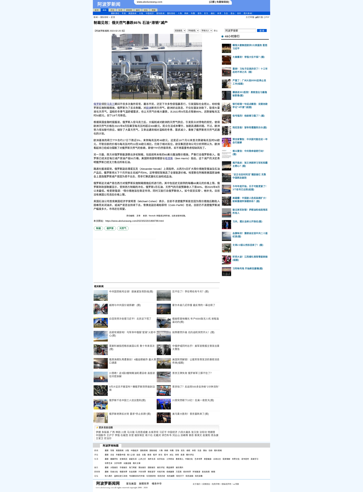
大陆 (141, 13)
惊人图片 (108, 476)
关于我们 (196, 484)
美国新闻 (132, 13)
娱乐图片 (179, 467)
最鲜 (107, 472)
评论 (112, 10)
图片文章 (137, 463)
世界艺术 (108, 463)
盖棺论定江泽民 (121, 476)
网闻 (186, 13)
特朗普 (211, 432)
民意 (182, 455)
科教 (193, 13)
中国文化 (189, 459)
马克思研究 (151, 476)
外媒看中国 (120, 455)
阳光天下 (180, 476)
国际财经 (171, 13)
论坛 (146, 10)
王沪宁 (110, 435)
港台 (232, 13)
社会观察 (133, 472)
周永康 (215, 435)
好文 (160, 455)
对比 (171, 455)
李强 (117, 435)
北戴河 (157, 435)
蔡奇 (191, 435)
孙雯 (131, 435)
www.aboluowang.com (149, 2)
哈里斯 (169, 158)
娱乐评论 (161, 467)
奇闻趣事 (170, 472)
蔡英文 (198, 435)
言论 (112, 455)
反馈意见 (206, 484)
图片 (248, 13)
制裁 (98, 228)
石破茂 (124, 435)
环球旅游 (196, 472)
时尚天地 (161, 472)
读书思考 (245, 459)
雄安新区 (139, 435)
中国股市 (101, 435)
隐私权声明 (226, 484)
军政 (124, 13)
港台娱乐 (142, 467)
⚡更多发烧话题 (104, 427)
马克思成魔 (141, 432)
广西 (112, 432)
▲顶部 (236, 484)
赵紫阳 (206, 435)
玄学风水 (161, 459)
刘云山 (176, 435)
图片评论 (190, 455)
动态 (138, 455)
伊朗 (98, 432)
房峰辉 (184, 435)
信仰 (239, 13)
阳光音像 (199, 476)
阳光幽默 (171, 476)
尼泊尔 (108, 438)
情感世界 (123, 472)
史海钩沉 (123, 459)
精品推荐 (170, 467)
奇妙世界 (187, 472)
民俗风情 (206, 472)
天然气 (122, 228)
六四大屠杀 (184, 432)
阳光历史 (161, 476)
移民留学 (151, 472)
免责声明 (216, 484)
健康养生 (114, 459)
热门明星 (133, 467)
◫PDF (266, 17)
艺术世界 (198, 459)
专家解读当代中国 (136, 476)
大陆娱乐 (114, 467)
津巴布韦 (167, 435)
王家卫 (99, 438)
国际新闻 (160, 13)
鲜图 (213, 472)
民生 (206, 13)
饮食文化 (114, 472)
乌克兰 (111, 104)
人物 (180, 13)
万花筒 (179, 472)
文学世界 (118, 463)
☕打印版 (250, 17)
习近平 (163, 432)
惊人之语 (131, 455)
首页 (97, 10)
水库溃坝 (153, 432)
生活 (120, 10)
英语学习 (254, 459)
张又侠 (195, 432)
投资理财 (226, 459)
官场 (200, 13)
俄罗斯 (98, 104)
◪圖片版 (259, 17)
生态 (226, 13)
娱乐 (138, 10)
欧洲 (148, 107)
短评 (155, 455)
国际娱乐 (151, 467)
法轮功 (203, 432)
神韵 (118, 432)
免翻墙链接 (222, 2)
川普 (123, 432)
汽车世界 (142, 472)
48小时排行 (232, 36)
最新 (115, 13)
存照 (177, 455)
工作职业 (170, 459)
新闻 (104, 10)
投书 (166, 455)
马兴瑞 (131, 432)
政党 (149, 455)
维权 (213, 13)
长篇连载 (127, 463)
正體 (212, 2)
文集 (144, 455)
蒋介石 (149, 435)
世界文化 (236, 459)
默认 (216, 31)
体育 (219, 13)
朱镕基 (105, 432)
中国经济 (150, 13)
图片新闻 (218, 450)
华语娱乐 (123, 467)
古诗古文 (217, 459)
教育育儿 (179, 459)
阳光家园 (189, 476)
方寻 (139, 216)
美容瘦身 (208, 459)
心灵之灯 (142, 459)
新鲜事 (129, 10)
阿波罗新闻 (109, 4)
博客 (154, 10)
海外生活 (151, 459)
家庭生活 (133, 459)
